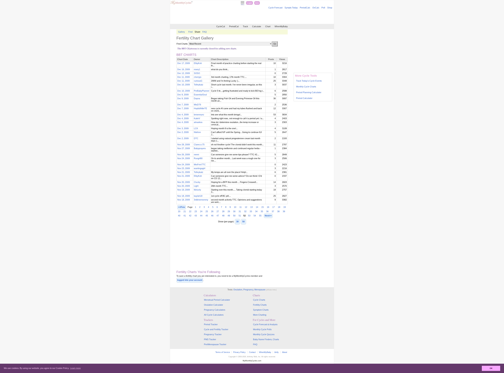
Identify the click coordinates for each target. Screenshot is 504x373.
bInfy (276, 352)
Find (190, 32)
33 (251, 211)
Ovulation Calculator (213, 305)
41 (184, 216)
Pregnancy (248, 290)
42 (190, 216)
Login (249, 3)
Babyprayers (200, 148)
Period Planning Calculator (308, 92)
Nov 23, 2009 (183, 168)
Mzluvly (197, 190)
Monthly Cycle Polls (262, 329)
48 (223, 216)
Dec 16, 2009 (183, 69)
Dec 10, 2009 (183, 85)
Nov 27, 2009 (183, 148)
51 (240, 216)
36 (267, 211)
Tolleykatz (198, 85)
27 (218, 211)
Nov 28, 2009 (183, 144)
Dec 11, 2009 (183, 77)
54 (255, 216)
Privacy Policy (239, 352)
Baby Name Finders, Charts (266, 339)
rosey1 (197, 69)
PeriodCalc (305, 8)
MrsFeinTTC (200, 164)
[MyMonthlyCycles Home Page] (181, 4)
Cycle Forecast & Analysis (265, 324)
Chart (267, 26)
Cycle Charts (259, 300)
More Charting (259, 315)
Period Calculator (304, 98)
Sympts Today (291, 8)
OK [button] (491, 368)
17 (273, 207)
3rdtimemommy (201, 200)
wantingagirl (199, 168)
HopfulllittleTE (200, 108)
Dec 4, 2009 (183, 115)
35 (262, 211)
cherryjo (197, 77)
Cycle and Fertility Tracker (216, 329)
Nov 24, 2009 (183, 158)
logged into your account (189, 280)
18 (279, 207)
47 (218, 216)
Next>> (268, 216)
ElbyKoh (198, 63)
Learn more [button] (75, 368)
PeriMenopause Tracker (215, 344)
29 (229, 211)
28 (223, 211)
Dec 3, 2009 (183, 128)
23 (196, 211)
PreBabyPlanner (201, 91)
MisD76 (197, 105)
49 (229, 216)
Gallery (181, 32)
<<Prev (181, 207)
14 (257, 207)
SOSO (197, 73)
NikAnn (197, 132)
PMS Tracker (210, 339)
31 (240, 211)
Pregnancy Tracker (213, 334)
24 (201, 211)
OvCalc (315, 8)
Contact (252, 352)
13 (251, 207)
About (284, 352)
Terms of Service (222, 352)
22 (190, 211)
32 (245, 211)
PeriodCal (234, 26)
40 (179, 216)
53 (249, 216)
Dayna (197, 98)
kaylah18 (198, 196)
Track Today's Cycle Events (309, 81)
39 (284, 211)
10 (235, 207)
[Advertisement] (252, 16)
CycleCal (220, 26)
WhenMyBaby (281, 26)
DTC (196, 138)
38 (278, 211)
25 (207, 211)
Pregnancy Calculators (214, 310)
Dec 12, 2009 (183, 73)
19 (284, 207)
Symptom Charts (261, 310)
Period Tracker (211, 324)
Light (196, 186)
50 (234, 216)
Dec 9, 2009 (183, 95)
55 (260, 216)
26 (212, 211)
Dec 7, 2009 (183, 105)
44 (201, 216)
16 (268, 207)
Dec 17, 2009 (183, 63)
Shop (329, 8)
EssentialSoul (200, 95)
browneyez (199, 115)
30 (234, 211)
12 (246, 207)
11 (240, 207)
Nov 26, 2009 (183, 154)
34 (256, 211)
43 (196, 216)
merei (196, 154)
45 (207, 216)
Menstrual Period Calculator (217, 300)
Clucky (197, 182)
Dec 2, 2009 (183, 132)
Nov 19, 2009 (183, 190)
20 (179, 211)
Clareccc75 (199, 144)
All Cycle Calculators (214, 315)
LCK (196, 128)
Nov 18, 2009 (183, 196)
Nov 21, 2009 (183, 172)
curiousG (198, 81)
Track (245, 26)
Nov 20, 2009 (183, 182)
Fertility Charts (260, 305)
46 (212, 216)
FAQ (204, 32)
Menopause (259, 290)
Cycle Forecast (275, 8)
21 (184, 211)
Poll (323, 8)
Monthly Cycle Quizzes (263, 334)
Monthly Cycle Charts (306, 87)
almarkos (198, 122)
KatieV (197, 118)
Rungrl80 (198, 158)
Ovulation (237, 290)
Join (257, 3)
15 (262, 207)
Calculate (256, 26)
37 (273, 211)
